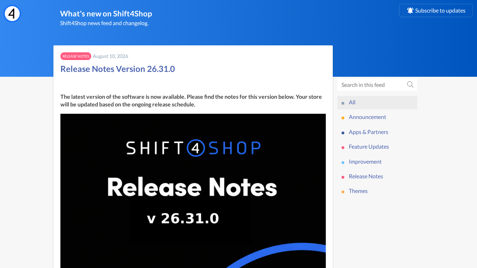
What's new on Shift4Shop (106, 13)
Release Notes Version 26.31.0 (117, 69)
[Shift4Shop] (12, 13)
